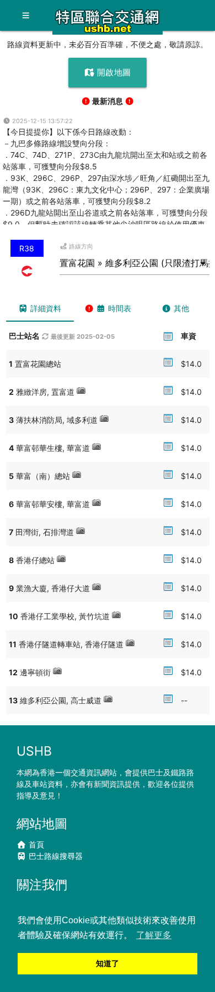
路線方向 (80, 246)
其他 (180, 308)
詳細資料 (44, 308)
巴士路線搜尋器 (54, 856)
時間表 (118, 308)
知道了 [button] (107, 963)
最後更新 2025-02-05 (82, 336)
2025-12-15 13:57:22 (41, 121)
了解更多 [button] (153, 935)
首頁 (35, 844)
